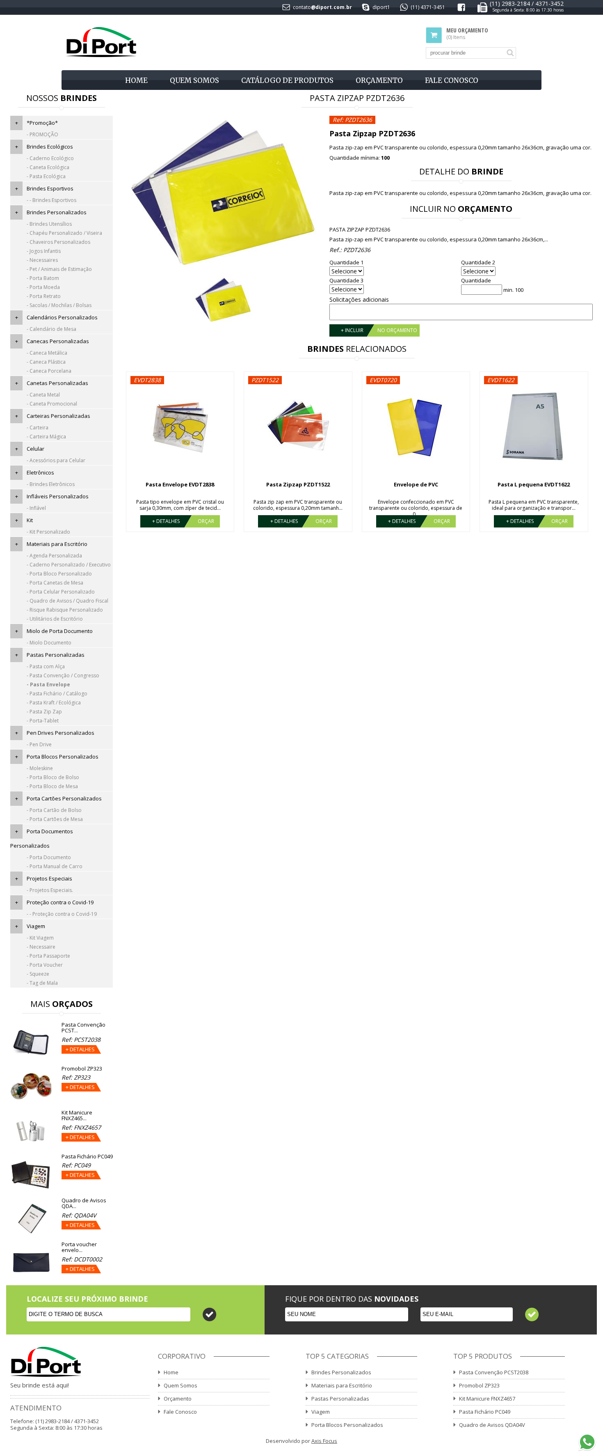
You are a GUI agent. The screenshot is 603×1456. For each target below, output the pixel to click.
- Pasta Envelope (48, 684)
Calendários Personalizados (62, 317)
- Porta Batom (43, 278)
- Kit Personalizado (48, 531)
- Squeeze (38, 973)
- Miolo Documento (49, 642)
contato (302, 7)
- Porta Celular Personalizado (61, 591)
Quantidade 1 (346, 262)
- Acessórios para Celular (56, 460)
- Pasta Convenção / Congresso (63, 675)
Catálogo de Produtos (287, 80)
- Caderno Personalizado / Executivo (69, 564)
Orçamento (379, 80)
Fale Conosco (451, 80)
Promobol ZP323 (479, 1385)
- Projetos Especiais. (50, 890)
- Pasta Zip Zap (44, 711)
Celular (35, 448)
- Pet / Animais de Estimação (59, 269)
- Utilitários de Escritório (55, 618)
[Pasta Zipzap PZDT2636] (222, 192)
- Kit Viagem (40, 937)
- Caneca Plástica (46, 361)
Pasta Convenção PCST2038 (493, 1372)
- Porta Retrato (44, 296)
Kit (30, 520)
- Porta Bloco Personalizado (59, 573)
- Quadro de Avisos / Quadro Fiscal (67, 600)
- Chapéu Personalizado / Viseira (64, 232)
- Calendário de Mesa (51, 329)
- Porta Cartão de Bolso (54, 810)
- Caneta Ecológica (48, 167)
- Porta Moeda (43, 287)
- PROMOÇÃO (42, 134)
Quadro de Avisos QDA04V (492, 1424)
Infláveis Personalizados (58, 496)
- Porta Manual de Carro (54, 866)
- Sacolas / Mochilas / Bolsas (59, 305)
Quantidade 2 (478, 262)
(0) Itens (467, 34)
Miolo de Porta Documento (60, 631)
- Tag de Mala (42, 982)
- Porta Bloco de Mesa (52, 786)
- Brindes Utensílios (49, 223)
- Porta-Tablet (43, 720)
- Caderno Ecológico (50, 158)
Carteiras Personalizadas (58, 416)
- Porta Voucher (45, 964)
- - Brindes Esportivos (51, 200)
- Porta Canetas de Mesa (55, 582)
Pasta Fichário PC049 (484, 1411)
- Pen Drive (39, 744)
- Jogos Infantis (44, 251)
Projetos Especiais (49, 878)
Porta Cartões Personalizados (64, 798)
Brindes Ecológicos (50, 146)
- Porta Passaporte (48, 955)
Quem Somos (194, 80)
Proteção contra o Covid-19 (60, 902)
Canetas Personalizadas (57, 383)
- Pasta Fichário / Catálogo (57, 693)
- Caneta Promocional (52, 403)
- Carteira (37, 427)
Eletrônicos (40, 472)
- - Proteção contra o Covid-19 (62, 913)
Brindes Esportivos (50, 188)
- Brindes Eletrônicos (51, 484)
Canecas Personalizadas (58, 341)
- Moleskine (40, 768)
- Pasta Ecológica (46, 176)
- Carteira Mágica (46, 436)
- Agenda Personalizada (54, 555)
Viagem (36, 926)
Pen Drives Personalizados (60, 732)
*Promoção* (42, 122)
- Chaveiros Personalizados (58, 241)
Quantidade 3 (346, 280)
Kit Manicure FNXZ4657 (487, 1398)
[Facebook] (461, 9)
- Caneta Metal (43, 394)
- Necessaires (42, 260)
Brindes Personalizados (57, 212)
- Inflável (36, 507)
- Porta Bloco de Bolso (53, 777)
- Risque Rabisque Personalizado (65, 609)
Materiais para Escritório (57, 544)
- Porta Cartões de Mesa (55, 819)
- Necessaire (41, 946)
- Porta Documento (49, 857)
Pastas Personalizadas (56, 654)
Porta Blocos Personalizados (62, 756)
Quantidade (476, 280)
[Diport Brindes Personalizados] (101, 42)
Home (136, 80)
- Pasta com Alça (46, 666)
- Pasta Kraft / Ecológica (54, 702)
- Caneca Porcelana (49, 370)
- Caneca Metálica (47, 352)
